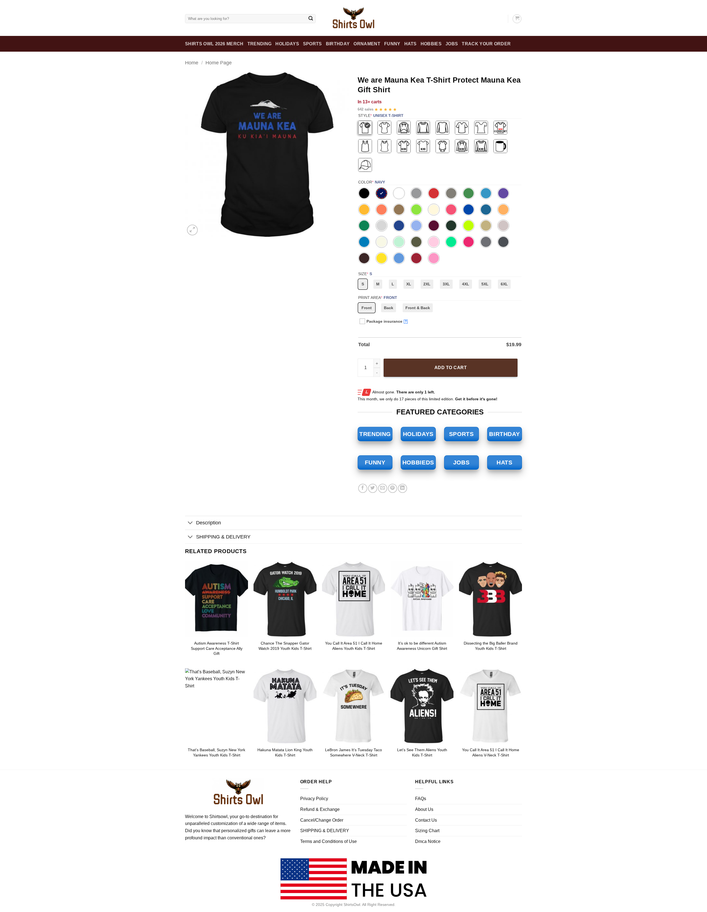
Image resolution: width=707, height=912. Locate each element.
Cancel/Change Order (321, 820)
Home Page (218, 62)
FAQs (420, 798)
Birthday (338, 43)
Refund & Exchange (320, 809)
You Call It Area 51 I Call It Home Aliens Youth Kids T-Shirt (353, 646)
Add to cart (450, 367)
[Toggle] (190, 523)
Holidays (287, 43)
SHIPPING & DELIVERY (223, 537)
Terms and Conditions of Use (328, 841)
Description (208, 522)
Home (191, 62)
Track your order (486, 43)
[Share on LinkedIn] (402, 488)
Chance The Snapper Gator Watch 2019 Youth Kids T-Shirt (285, 646)
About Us (424, 809)
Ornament (367, 43)
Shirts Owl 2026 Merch (214, 43)
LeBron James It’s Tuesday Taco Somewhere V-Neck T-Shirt (353, 752)
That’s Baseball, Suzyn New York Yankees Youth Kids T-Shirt (216, 752)
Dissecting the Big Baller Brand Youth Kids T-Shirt (491, 646)
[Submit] (310, 18)
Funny (392, 43)
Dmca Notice (427, 841)
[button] (192, 230)
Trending (259, 43)
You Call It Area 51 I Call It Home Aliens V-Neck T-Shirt (490, 752)
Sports (312, 43)
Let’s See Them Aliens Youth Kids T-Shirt (422, 752)
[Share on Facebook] (362, 488)
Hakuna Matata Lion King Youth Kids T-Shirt (285, 752)
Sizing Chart (427, 830)
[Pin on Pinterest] (392, 488)
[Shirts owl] (353, 18)
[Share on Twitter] (372, 488)
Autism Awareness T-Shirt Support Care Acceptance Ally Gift (216, 648)
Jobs (451, 43)
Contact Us (426, 820)
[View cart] (517, 18)
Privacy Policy (314, 798)
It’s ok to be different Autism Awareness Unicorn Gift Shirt (422, 646)
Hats (410, 43)
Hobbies (431, 43)
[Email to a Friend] (382, 488)
